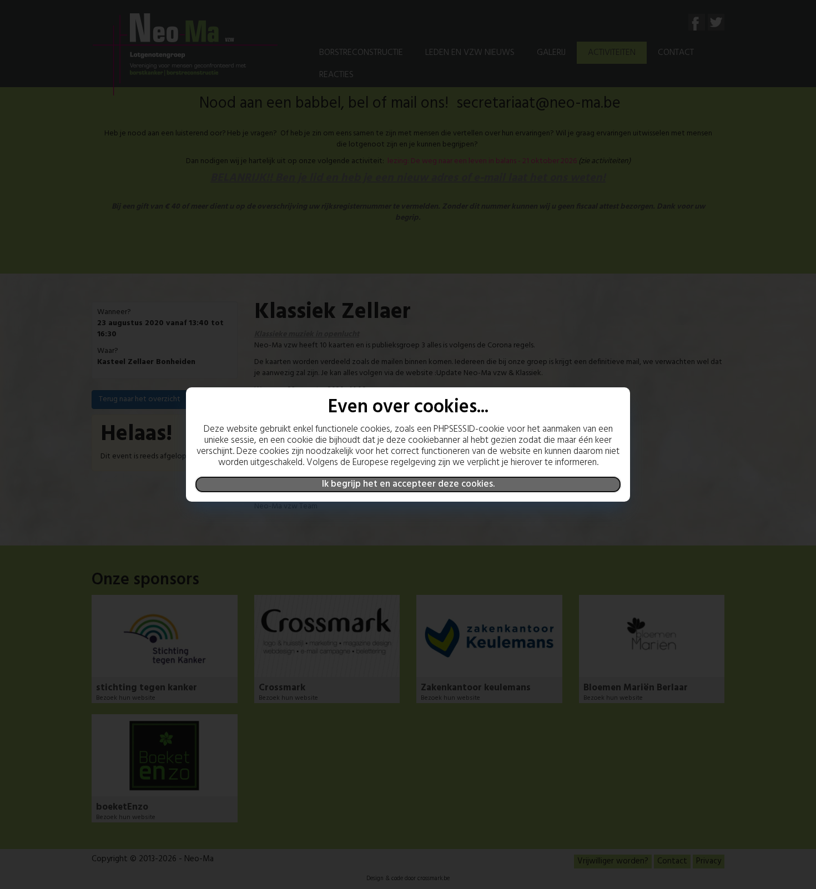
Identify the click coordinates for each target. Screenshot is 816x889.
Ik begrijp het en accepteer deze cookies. (408, 484)
